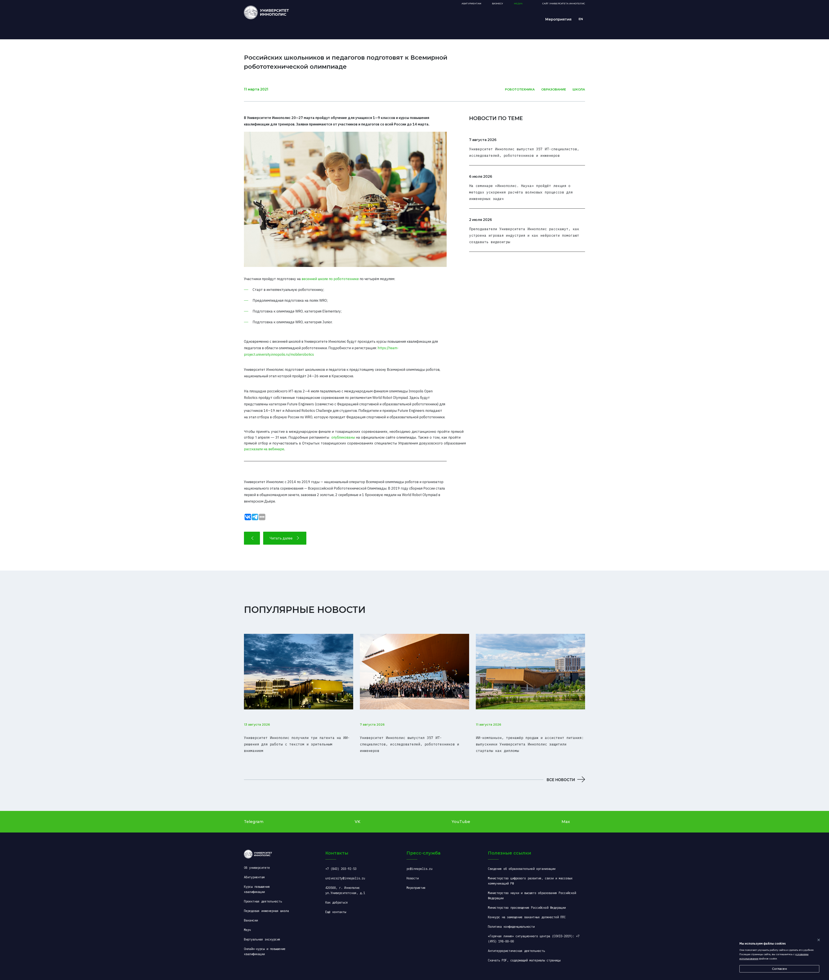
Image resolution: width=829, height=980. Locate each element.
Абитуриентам (471, 3)
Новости (413, 878)
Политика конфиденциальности (511, 927)
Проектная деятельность (263, 901)
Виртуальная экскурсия (262, 939)
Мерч (247, 930)
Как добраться (336, 902)
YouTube (461, 821)
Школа (579, 89)
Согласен (779, 969)
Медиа (518, 3)
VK (357, 821)
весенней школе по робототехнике (330, 279)
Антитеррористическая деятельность (516, 951)
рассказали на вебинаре (264, 449)
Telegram (253, 821)
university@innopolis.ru (345, 878)
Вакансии (251, 920)
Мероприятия (558, 19)
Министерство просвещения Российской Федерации (527, 908)
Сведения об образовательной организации (521, 869)
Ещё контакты (335, 912)
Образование (553, 89)
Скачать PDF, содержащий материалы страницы (524, 960)
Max (566, 821)
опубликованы (343, 437)
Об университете (257, 868)
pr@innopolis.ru (419, 869)
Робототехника (520, 89)
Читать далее (281, 538)
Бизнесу (497, 3)
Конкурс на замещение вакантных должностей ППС (527, 917)
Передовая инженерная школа (266, 911)
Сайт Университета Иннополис (563, 3)
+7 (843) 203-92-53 (340, 869)
